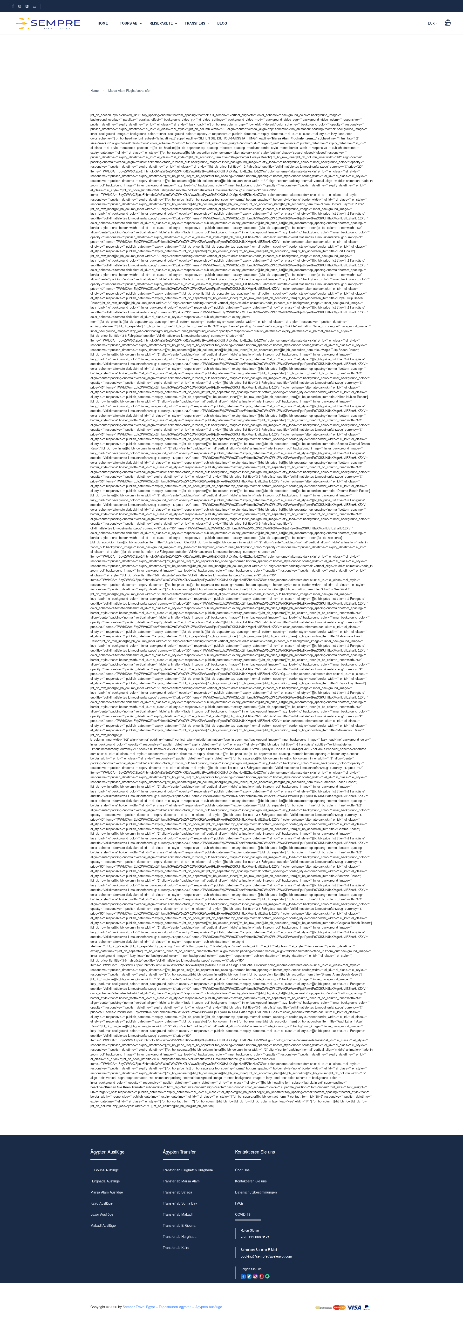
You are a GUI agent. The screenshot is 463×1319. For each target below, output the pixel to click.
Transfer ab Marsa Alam (181, 1181)
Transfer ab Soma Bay (180, 1203)
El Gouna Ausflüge (104, 1169)
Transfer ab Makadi (177, 1214)
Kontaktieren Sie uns (251, 1181)
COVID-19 (243, 1214)
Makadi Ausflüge (103, 1225)
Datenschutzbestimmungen (256, 1192)
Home (103, 23)
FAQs (239, 1203)
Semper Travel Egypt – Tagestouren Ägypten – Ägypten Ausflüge (172, 1306)
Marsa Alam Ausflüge (106, 1192)
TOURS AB (128, 23)
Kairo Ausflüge (101, 1203)
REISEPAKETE (161, 23)
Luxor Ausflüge (101, 1214)
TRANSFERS (195, 23)
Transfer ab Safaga (177, 1192)
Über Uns (242, 1169)
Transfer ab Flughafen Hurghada (188, 1169)
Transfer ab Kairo (176, 1247)
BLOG (222, 23)
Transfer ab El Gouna (179, 1225)
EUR (432, 23)
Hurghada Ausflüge (105, 1181)
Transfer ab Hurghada (180, 1236)
